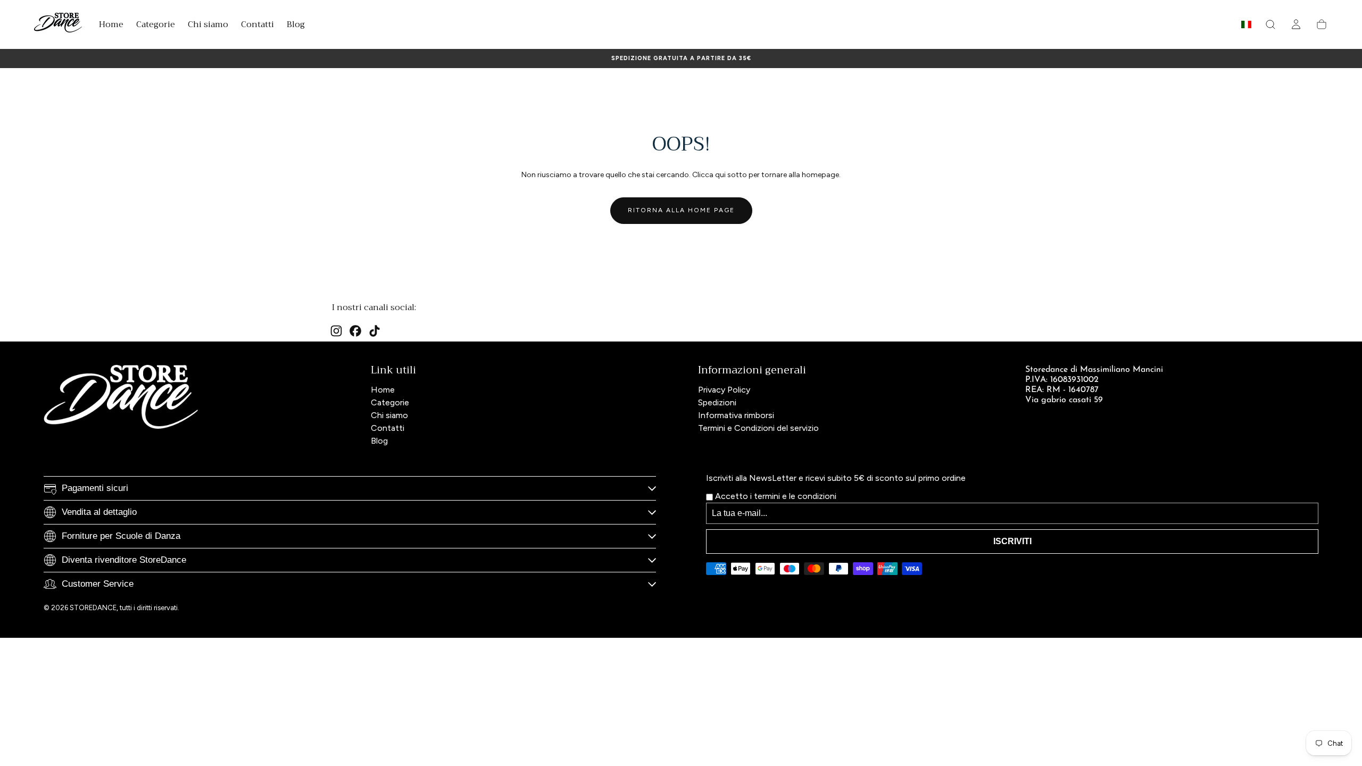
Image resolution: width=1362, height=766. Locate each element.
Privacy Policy (724, 390)
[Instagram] (336, 330)
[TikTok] (374, 330)
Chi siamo (389, 415)
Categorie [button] (155, 26)
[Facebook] (355, 330)
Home (383, 390)
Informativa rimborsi (736, 415)
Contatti (387, 428)
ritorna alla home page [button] (681, 210)
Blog (379, 441)
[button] (1246, 26)
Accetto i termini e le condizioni (774, 496)
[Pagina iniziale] (58, 24)
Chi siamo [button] (208, 26)
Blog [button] (296, 26)
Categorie (390, 402)
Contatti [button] (257, 26)
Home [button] (111, 26)
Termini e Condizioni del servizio (758, 428)
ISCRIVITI (1012, 541)
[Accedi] (1296, 24)
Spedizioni (717, 402)
